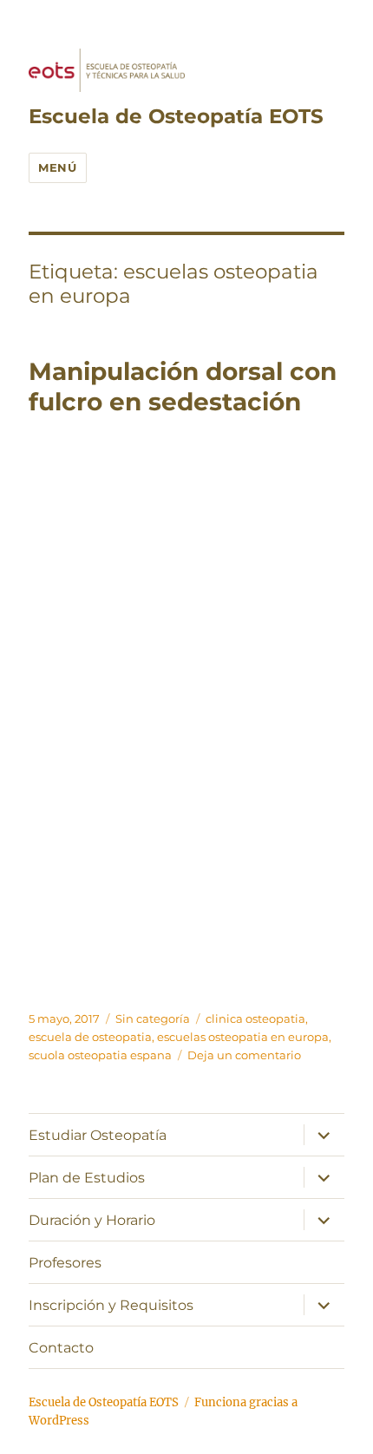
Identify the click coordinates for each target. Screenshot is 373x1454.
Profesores (65, 1262)
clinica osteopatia (255, 1018)
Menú (57, 167)
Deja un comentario (244, 1055)
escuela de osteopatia (90, 1037)
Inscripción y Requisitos (111, 1305)
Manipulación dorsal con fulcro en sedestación (183, 386)
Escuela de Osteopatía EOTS (176, 116)
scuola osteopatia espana (100, 1055)
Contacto (61, 1347)
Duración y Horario (92, 1220)
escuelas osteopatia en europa (243, 1037)
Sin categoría (152, 1018)
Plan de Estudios (87, 1177)
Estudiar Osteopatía (98, 1135)
